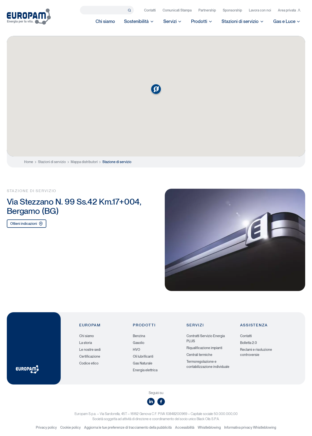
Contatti (150, 10)
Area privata (287, 10)
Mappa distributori (84, 162)
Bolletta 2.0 (248, 343)
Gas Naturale (142, 363)
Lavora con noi (260, 10)
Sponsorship (232, 10)
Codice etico (88, 363)
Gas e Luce (284, 21)
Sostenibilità (136, 21)
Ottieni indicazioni (23, 224)
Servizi (170, 21)
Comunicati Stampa (177, 10)
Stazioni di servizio (240, 21)
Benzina (139, 336)
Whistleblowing (209, 427)
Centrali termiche (199, 355)
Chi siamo (105, 21)
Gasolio (138, 343)
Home (28, 162)
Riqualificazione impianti (204, 348)
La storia (85, 343)
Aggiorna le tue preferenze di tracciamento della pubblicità (128, 427)
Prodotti (199, 21)
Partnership (207, 10)
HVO (136, 350)
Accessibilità (184, 427)
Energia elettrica (145, 370)
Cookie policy (70, 427)
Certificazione (89, 356)
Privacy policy (46, 427)
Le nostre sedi (90, 350)
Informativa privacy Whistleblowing (250, 427)
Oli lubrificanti (143, 356)
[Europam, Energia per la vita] (29, 17)
